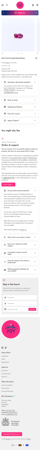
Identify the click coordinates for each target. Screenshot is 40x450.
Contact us (23, 230)
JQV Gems (8, 439)
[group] (20, 12)
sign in (7, 63)
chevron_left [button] (3, 13)
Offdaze (29, 439)
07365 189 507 (9, 90)
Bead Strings (32, 158)
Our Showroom (6, 374)
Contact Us (4, 370)
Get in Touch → (8, 184)
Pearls (25, 158)
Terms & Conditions (7, 385)
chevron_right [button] (37, 13)
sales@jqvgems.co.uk (11, 93)
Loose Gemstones (16, 158)
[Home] (20, 5)
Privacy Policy (5, 388)
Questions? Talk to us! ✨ (11, 434)
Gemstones (4, 356)
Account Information (7, 391)
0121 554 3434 (9, 88)
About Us (4, 377)
